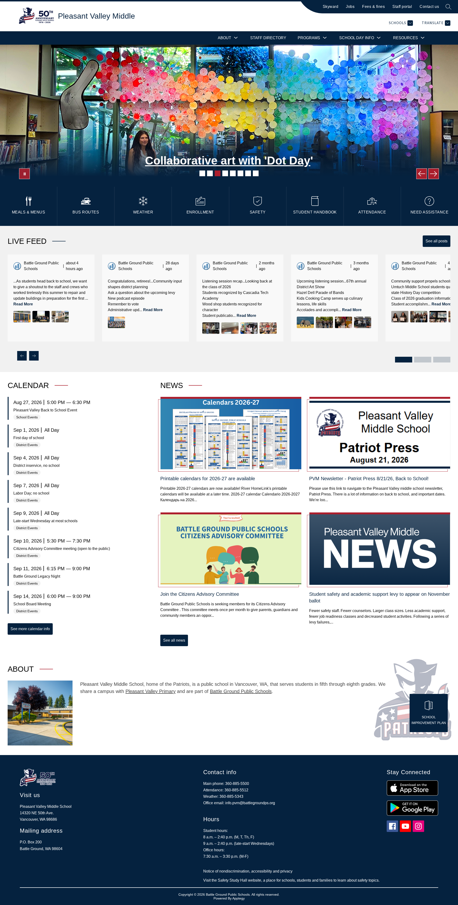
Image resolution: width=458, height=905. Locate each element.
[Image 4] (225, 173)
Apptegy (238, 898)
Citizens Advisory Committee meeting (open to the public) (61, 549)
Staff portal (402, 7)
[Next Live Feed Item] (34, 356)
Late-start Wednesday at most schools (45, 521)
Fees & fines (373, 7)
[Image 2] (210, 173)
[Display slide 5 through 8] (422, 359)
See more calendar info (30, 629)
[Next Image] (433, 173)
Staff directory (268, 38)
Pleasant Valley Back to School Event (45, 410)
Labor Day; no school (31, 493)
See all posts (437, 241)
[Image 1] (202, 173)
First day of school (28, 438)
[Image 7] (248, 173)
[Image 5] (233, 173)
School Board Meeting (32, 604)
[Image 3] (217, 173)
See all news (174, 640)
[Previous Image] (421, 173)
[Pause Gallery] (24, 173)
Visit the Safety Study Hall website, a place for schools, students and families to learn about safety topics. (291, 880)
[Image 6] (240, 173)
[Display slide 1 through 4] (403, 359)
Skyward (330, 7)
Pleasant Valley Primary (150, 691)
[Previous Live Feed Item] (22, 356)
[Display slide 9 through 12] (441, 359)
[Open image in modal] (22, 316)
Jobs (350, 7)
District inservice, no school (36, 465)
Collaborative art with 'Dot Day (227, 160)
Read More (23, 304)
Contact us (429, 7)
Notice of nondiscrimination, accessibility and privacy (247, 871)
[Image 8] (256, 173)
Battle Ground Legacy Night (36, 576)
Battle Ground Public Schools (241, 691)
